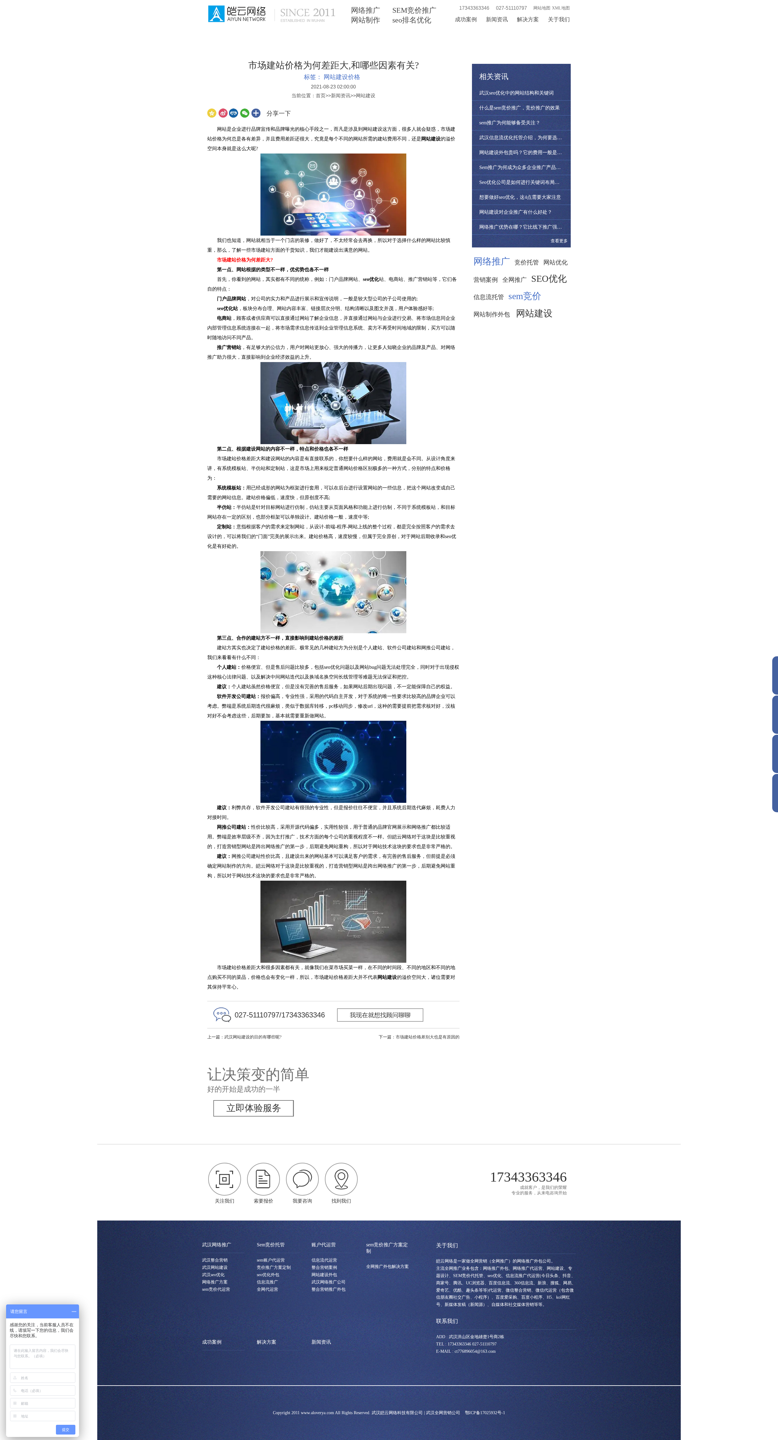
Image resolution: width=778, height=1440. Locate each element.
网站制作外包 (491, 314)
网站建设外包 (324, 1275)
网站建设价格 (342, 77)
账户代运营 (324, 1244)
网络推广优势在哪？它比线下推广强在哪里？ (528, 227)
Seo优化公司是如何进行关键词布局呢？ (521, 182)
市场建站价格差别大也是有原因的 (428, 1037)
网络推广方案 (215, 1282)
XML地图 (561, 8)
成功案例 (466, 19)
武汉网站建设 (215, 1267)
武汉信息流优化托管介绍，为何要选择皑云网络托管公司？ (542, 137)
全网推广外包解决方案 (387, 1266)
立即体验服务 (253, 1108)
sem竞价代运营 (216, 1289)
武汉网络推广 (216, 1244)
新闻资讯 (497, 19)
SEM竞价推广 (414, 10)
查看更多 (559, 241)
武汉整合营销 (215, 1260)
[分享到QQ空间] (212, 113)
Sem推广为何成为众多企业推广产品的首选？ (527, 167)
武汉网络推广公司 (329, 1282)
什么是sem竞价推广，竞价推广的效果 (519, 107)
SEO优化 (549, 279)
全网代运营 (267, 1289)
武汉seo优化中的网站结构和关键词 (516, 92)
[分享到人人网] (234, 113)
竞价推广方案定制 (274, 1267)
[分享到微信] (245, 113)
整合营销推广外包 (329, 1289)
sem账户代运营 (271, 1260)
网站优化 (555, 262)
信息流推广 (267, 1282)
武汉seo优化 (213, 1275)
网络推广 (365, 10)
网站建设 (365, 95)
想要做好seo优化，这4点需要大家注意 (520, 197)
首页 (320, 95)
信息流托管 (488, 297)
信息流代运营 (324, 1260)
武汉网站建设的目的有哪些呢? (252, 1037)
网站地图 (541, 8)
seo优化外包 (268, 1275)
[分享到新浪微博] (223, 113)
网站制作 (365, 20)
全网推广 (514, 279)
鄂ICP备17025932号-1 (485, 1413)
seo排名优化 (411, 20)
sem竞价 (524, 296)
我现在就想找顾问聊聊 (380, 1015)
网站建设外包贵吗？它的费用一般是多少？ (525, 152)
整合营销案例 (324, 1267)
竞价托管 (527, 262)
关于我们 (559, 19)
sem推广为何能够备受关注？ (509, 122)
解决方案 (528, 19)
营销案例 (485, 279)
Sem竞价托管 (271, 1244)
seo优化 (371, 279)
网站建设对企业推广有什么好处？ (515, 212)
